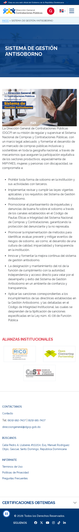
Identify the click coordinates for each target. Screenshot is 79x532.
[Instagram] (53, 522)
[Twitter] (41, 522)
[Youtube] (47, 522)
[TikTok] (59, 522)
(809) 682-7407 (17, 420)
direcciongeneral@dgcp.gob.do (21, 426)
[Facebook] (35, 522)
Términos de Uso (12, 466)
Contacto (7, 413)
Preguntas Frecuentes (15, 478)
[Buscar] (53, 11)
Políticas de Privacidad (15, 472)
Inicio (5, 20)
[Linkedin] (64, 522)
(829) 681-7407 (36, 420)
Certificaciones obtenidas (28, 503)
